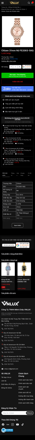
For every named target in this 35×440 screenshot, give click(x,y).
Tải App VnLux (6, 377)
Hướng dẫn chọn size (8, 61)
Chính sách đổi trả (24, 392)
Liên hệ (3, 381)
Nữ (17, 190)
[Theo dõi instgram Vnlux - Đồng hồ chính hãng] (12, 425)
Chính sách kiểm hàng (25, 403)
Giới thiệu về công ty (8, 384)
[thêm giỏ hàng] (8, 265)
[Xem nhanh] (12, 265)
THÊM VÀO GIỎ (17, 82)
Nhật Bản (20, 210)
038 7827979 (9, 133)
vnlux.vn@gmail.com (11, 369)
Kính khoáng (21, 201)
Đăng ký (29, 413)
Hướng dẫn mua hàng (25, 396)
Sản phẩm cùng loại (9, 260)
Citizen (12, 57)
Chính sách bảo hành (25, 380)
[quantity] (11, 67)
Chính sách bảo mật (25, 383)
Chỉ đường (20, 133)
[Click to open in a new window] (17, 31)
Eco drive (20, 195)
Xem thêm (17, 225)
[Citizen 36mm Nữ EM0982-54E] (24, 269)
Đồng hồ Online (6, 388)
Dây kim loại (21, 198)
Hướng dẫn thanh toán (26, 399)
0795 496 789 (17, 90)
